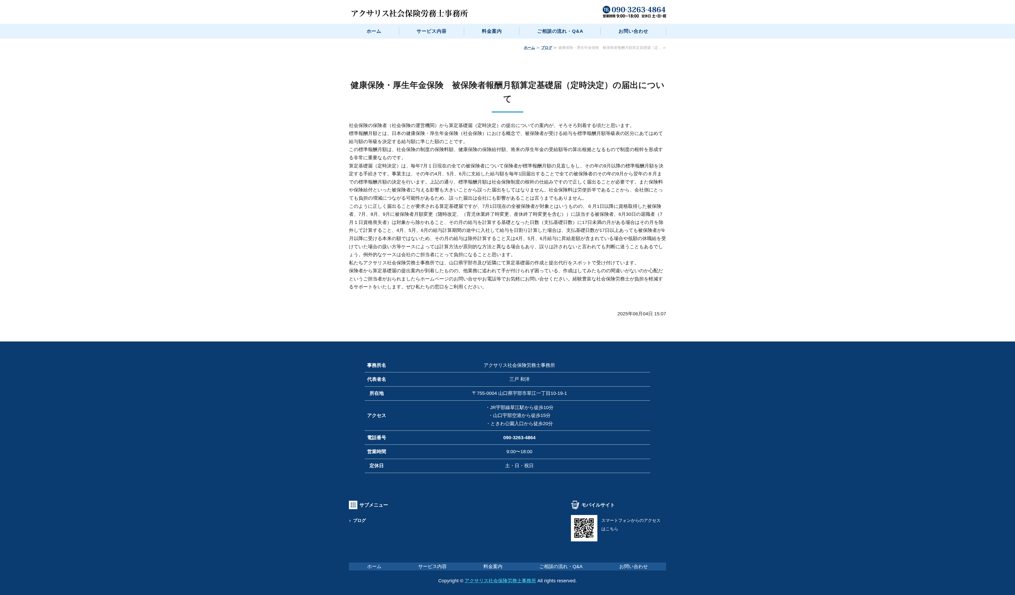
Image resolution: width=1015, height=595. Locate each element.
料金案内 (492, 31)
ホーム (374, 31)
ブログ (546, 48)
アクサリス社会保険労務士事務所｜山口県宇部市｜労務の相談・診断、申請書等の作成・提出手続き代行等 (410, 13)
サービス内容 (431, 31)
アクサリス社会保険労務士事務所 (500, 580)
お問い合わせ (633, 31)
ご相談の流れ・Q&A (560, 31)
